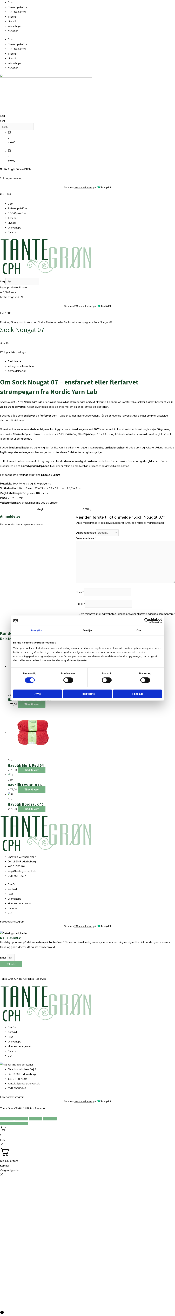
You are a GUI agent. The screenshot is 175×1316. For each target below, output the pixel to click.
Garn (10, 2)
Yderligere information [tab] (21, 366)
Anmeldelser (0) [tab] (17, 371)
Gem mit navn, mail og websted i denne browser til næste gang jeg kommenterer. (127, 614)
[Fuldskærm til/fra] (21, 1118)
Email (3, 957)
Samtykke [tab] (36, 630)
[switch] (68, 680)
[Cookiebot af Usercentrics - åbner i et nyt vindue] (147, 620)
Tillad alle (137, 693)
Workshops (14, 26)
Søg (2, 115)
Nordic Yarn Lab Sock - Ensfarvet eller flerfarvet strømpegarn (55, 322)
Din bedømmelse (86, 532)
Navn (80, 592)
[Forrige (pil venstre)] (7, 1123)
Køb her (4, 1165)
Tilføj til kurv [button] (31, 704)
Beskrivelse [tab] (14, 361)
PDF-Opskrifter (17, 11)
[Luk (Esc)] (50, 1118)
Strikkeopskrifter (17, 7)
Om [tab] (139, 630)
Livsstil (12, 21)
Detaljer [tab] (87, 630)
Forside (4, 322)
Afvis (38, 693)
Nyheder (13, 30)
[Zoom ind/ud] (7, 1118)
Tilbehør (12, 16)
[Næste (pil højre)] (21, 1123)
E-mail (80, 603)
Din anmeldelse (86, 538)
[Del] (35, 1118)
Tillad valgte (87, 693)
